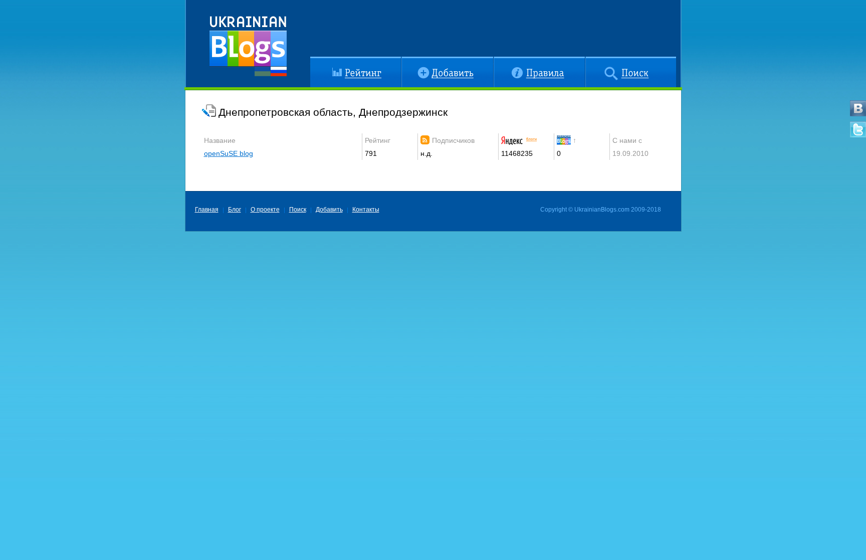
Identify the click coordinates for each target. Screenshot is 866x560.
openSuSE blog (228, 153)
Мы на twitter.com (858, 129)
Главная (207, 209)
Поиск (595, 61)
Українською (263, 71)
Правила (508, 61)
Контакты (365, 209)
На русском (279, 71)
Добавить (416, 61)
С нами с (627, 140)
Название (220, 140)
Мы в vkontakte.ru (858, 108)
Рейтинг (323, 61)
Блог (234, 209)
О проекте (265, 209)
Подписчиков (453, 140)
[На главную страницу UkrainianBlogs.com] (248, 42)
